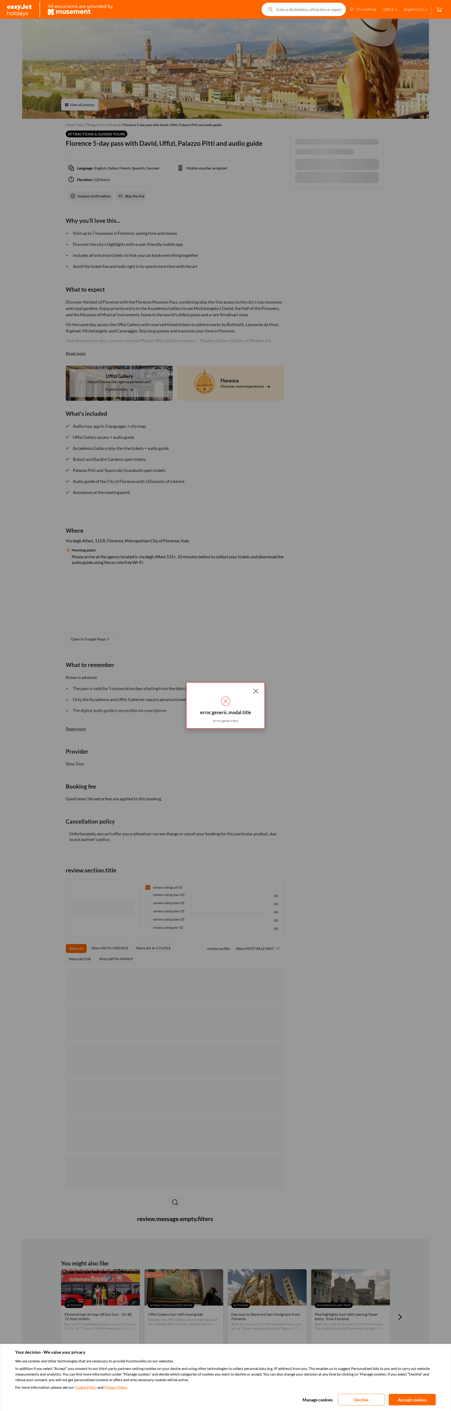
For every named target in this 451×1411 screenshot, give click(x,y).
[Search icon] (270, 9)
